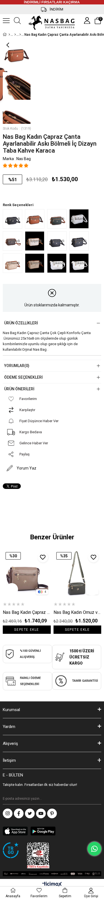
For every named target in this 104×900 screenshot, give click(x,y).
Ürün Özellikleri (21, 323)
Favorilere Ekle (43, 557)
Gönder (97, 799)
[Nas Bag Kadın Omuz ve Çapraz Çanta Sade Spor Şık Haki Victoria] (78, 573)
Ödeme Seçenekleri (23, 377)
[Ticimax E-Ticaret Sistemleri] (52, 885)
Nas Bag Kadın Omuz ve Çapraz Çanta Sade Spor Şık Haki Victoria (78, 612)
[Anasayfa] (9, 34)
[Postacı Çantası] (20, 34)
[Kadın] (15, 34)
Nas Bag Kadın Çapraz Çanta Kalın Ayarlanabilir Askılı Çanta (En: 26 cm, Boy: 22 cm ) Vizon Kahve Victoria (27, 612)
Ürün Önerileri (19, 389)
